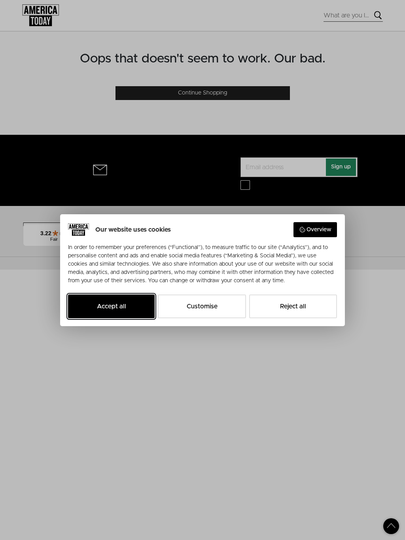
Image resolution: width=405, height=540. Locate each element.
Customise (202, 306)
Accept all (111, 306)
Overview (319, 229)
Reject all (293, 306)
